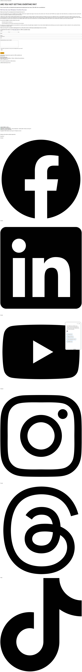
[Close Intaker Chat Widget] (79, 323)
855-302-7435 (13, 1)
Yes (1, 49)
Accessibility (10, 132)
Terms (1, 132)
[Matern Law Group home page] (5, 0)
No (1, 50)
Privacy (5, 132)
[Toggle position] (77, 323)
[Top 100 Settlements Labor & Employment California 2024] (15, 128)
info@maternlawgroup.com (8, 136)
